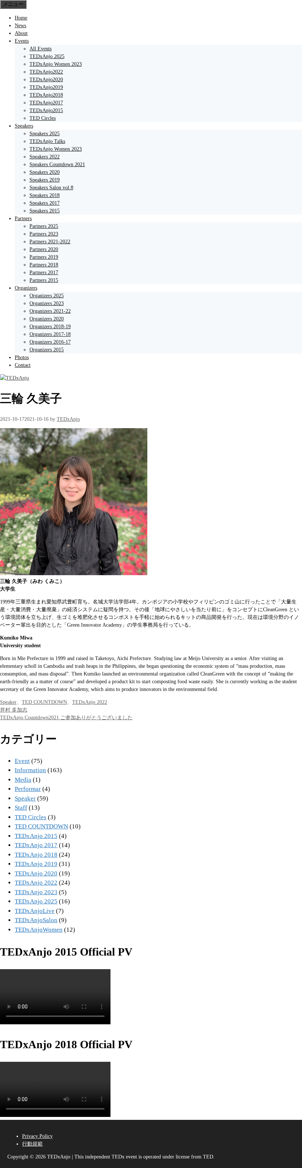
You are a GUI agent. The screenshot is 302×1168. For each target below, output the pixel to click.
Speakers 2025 (44, 133)
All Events (40, 48)
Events (22, 41)
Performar (28, 788)
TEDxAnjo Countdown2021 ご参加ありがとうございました (66, 717)
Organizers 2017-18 (50, 334)
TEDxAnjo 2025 (46, 56)
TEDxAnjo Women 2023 (55, 64)
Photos (22, 357)
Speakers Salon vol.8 (51, 187)
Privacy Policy (37, 1136)
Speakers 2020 (44, 172)
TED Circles (42, 118)
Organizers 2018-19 (50, 326)
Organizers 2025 (46, 295)
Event (22, 760)
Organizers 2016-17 (50, 342)
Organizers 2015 (46, 349)
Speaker (8, 702)
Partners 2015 (43, 280)
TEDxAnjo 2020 (36, 873)
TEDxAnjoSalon (36, 920)
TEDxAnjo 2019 (36, 863)
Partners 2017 (43, 272)
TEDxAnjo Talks (47, 141)
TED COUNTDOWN (44, 702)
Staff (21, 807)
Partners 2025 (43, 226)
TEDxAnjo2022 (46, 72)
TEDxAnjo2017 (46, 102)
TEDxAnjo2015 (46, 110)
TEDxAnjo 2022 (89, 702)
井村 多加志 (13, 710)
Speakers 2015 (44, 211)
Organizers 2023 (46, 303)
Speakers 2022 (44, 157)
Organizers (26, 288)
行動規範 (32, 1144)
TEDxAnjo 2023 (36, 892)
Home (21, 18)
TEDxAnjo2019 (46, 87)
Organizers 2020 (46, 319)
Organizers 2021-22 (50, 311)
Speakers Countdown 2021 (57, 164)
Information (30, 770)
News (20, 25)
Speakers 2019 (44, 180)
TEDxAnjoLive (35, 910)
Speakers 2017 (44, 203)
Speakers (24, 126)
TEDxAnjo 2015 (36, 835)
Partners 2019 (43, 257)
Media (23, 779)
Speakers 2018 (44, 195)
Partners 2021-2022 (49, 241)
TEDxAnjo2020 (46, 79)
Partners (23, 218)
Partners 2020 (43, 249)
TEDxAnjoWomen (39, 929)
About (21, 33)
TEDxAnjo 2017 (36, 845)
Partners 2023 (43, 234)
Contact (23, 365)
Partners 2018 (43, 265)
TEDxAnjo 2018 (36, 854)
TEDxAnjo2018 (46, 95)
